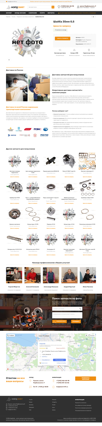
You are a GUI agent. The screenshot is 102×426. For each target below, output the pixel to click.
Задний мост (35, 201)
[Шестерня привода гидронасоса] (14, 161)
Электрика (89, 199)
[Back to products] (93, 17)
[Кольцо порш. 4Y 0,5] (69, 214)
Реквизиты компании (85, 378)
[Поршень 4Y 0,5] (51, 214)
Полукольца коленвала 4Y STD (87, 224)
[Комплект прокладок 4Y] (87, 161)
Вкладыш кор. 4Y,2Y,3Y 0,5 (15, 249)
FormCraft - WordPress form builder (61, 326)
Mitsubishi (31, 407)
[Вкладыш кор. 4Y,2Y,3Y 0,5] (14, 239)
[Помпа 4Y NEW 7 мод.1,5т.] (69, 161)
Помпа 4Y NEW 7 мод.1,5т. (69, 171)
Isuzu (53, 407)
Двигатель (16, 174)
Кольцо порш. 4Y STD (32, 224)
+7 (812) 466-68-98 (13, 405)
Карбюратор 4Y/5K (15, 197)
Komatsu (31, 404)
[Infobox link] (66, 7)
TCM (30, 410)
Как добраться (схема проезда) (83, 405)
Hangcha (54, 402)
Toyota (13, 16)
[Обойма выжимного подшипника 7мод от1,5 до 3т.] (69, 187)
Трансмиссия (53, 201)
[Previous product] (91, 17)
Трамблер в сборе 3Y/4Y (87, 197)
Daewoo (54, 399)
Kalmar (53, 410)
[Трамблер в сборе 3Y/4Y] (87, 187)
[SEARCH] (53, 7)
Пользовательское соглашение (83, 410)
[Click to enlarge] (9, 60)
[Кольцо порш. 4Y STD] (33, 214)
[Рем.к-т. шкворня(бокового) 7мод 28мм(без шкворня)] (33, 187)
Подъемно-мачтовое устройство (25, 16)
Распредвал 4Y (51, 249)
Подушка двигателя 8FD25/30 (51, 171)
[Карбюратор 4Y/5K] (14, 187)
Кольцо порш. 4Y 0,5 (69, 224)
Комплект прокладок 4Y (87, 171)
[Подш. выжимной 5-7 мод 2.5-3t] (51, 187)
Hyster (53, 404)
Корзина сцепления (15, 224)
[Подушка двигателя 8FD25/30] (51, 161)
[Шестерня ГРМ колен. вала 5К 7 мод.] (87, 239)
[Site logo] (15, 7)
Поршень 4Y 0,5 (51, 224)
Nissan (30, 402)
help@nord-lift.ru (12, 1)
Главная (8, 16)
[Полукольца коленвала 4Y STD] (87, 214)
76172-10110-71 (87, 44)
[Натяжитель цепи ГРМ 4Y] (33, 239)
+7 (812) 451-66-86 (12, 407)
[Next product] (95, 17)
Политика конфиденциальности (83, 408)
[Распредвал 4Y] (51, 239)
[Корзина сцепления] (14, 214)
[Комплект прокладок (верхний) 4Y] (69, 239)
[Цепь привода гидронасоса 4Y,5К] (33, 161)
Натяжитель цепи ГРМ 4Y (32, 249)
